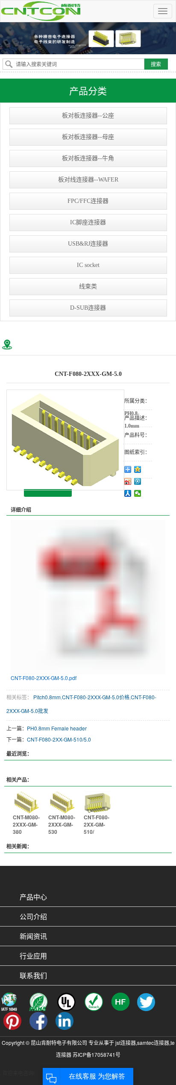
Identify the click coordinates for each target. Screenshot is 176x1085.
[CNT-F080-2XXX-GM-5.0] (65, 440)
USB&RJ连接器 (88, 243)
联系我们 (33, 975)
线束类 (88, 286)
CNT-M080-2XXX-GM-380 (26, 824)
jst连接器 (125, 1042)
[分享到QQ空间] (137, 469)
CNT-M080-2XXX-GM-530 (61, 824)
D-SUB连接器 (88, 308)
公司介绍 (33, 916)
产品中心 (33, 897)
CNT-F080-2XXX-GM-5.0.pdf (43, 677)
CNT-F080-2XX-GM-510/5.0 (59, 739)
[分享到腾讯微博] (137, 481)
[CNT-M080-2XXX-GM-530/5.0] (61, 801)
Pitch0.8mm (46, 697)
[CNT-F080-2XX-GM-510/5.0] (97, 801)
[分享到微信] (137, 493)
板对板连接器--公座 (88, 115)
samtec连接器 (153, 1042)
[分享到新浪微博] (128, 481)
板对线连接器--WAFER (88, 179)
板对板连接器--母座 (88, 137)
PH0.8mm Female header (57, 728)
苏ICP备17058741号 (96, 1054)
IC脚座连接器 (88, 222)
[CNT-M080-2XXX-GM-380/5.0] (26, 801)
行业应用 (33, 956)
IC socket (88, 265)
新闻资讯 (33, 936)
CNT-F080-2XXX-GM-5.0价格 (95, 697)
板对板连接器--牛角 (88, 158)
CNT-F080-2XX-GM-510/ (96, 824)
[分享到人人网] (128, 493)
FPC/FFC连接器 (88, 201)
